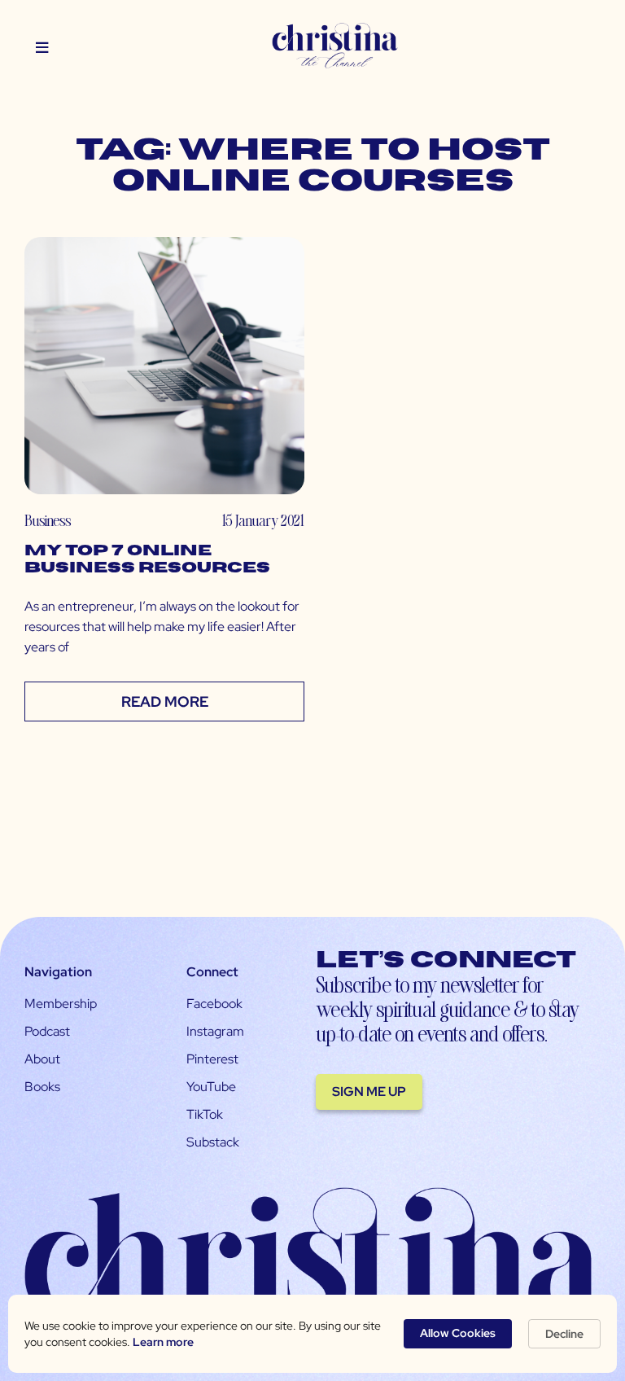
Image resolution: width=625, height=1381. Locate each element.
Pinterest (212, 1059)
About (42, 1059)
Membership (60, 1003)
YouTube (211, 1086)
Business (47, 520)
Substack (212, 1142)
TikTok (204, 1114)
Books (42, 1086)
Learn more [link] (163, 1342)
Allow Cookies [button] (458, 1333)
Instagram (215, 1031)
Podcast (47, 1031)
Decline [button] (564, 1333)
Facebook (214, 1003)
